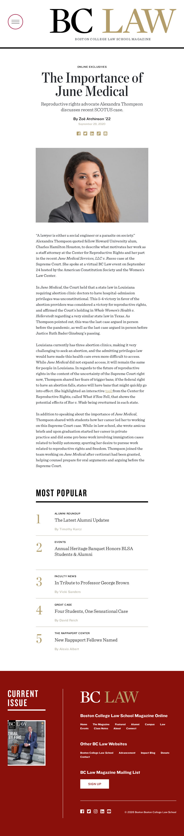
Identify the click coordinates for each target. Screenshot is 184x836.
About (117, 728)
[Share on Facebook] (78, 133)
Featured (120, 724)
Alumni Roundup (67, 513)
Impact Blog (148, 752)
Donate (165, 752)
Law (162, 724)
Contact (85, 756)
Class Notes (101, 728)
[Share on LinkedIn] (92, 133)
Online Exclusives (92, 66)
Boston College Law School (96, 752)
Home (83, 724)
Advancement (127, 752)
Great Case (63, 604)
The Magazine (101, 724)
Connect (131, 728)
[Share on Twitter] (85, 133)
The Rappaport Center (72, 633)
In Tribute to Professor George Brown (92, 582)
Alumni (135, 724)
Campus (150, 724)
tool (109, 391)
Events (60, 542)
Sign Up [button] (94, 784)
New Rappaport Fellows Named (86, 639)
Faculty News (65, 576)
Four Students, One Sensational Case (91, 611)
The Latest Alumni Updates (82, 520)
